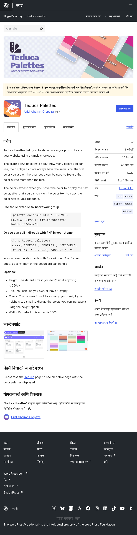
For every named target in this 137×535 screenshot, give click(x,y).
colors (128, 196)
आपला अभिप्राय (103, 255)
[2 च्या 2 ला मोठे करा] (83, 335)
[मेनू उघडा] (131, 5)
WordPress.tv (81, 461)
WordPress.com (16, 473)
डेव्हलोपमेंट (68, 127)
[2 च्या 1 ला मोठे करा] (39, 335)
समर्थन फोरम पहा (103, 289)
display (118, 203)
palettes (127, 211)
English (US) (126, 188)
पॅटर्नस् (40, 461)
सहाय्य (73, 449)
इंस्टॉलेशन (49, 127)
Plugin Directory (13, 16)
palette (128, 203)
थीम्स (39, 449)
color (119, 196)
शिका (73, 443)
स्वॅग (106, 461)
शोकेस (40, 443)
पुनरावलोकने (29, 127)
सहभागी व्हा (109, 443)
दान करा (110, 455)
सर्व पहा (129, 255)
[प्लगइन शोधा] (41, 28)
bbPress (11, 486)
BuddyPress (13, 492)
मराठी (15, 508)
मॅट (7, 480)
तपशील (11, 127)
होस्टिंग (7, 455)
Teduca (29, 377)
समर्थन (129, 127)
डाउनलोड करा (124, 108)
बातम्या (7, 449)
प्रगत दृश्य (100, 221)
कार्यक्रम (108, 449)
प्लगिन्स (41, 455)
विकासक (74, 455)
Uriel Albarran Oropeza (39, 111)
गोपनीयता (8, 461)
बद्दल (6, 443)
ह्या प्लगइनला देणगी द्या (106, 322)
